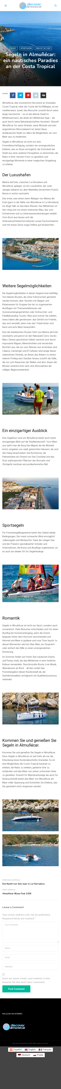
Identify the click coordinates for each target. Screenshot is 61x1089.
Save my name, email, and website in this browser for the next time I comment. (26, 980)
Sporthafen (26, 48)
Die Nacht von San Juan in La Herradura (23, 883)
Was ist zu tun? (43, 48)
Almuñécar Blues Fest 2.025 (16, 893)
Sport (13, 48)
